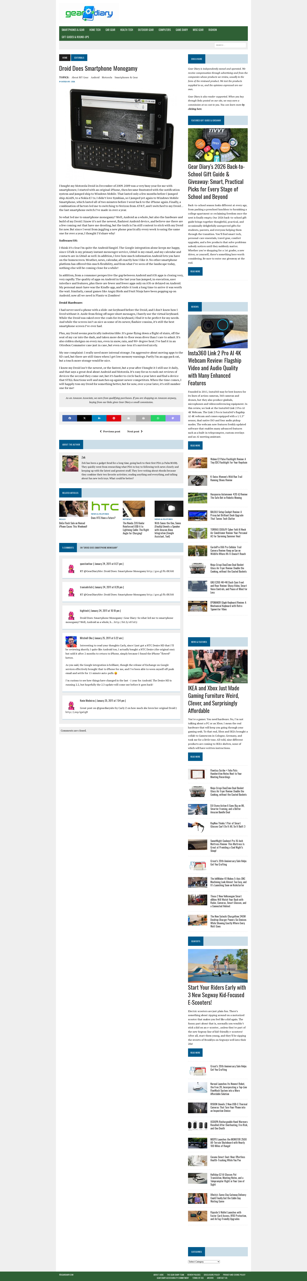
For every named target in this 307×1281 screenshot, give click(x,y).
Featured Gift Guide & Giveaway (206, 120)
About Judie (159, 1274)
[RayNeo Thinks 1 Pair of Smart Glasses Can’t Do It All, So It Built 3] (197, 830)
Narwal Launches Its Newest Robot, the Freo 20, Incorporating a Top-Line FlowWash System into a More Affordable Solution (228, 1089)
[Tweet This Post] (84, 418)
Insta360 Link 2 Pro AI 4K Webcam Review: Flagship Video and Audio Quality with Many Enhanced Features (214, 367)
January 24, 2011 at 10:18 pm (105, 611)
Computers (165, 30)
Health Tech (126, 30)
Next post (133, 431)
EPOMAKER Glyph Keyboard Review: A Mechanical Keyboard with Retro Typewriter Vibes (228, 606)
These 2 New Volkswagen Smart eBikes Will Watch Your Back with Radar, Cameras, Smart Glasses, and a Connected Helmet (228, 901)
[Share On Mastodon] (172, 418)
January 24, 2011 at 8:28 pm (108, 587)
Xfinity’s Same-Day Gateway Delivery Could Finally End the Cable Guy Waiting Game (228, 1198)
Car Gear (110, 30)
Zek (73, 81)
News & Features (100, 514)
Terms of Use (198, 1278)
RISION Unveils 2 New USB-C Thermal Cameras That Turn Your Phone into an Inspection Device (228, 1107)
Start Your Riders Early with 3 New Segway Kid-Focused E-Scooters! (217, 994)
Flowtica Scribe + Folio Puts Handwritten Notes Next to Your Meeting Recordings (226, 773)
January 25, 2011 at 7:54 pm (110, 701)
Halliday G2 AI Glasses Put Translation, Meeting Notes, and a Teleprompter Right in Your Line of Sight (227, 1179)
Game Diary (182, 30)
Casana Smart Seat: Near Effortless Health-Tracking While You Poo (227, 1158)
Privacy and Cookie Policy (234, 1274)
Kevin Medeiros (87, 701)
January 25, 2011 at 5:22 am (108, 638)
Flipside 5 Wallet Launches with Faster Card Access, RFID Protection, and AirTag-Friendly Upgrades (228, 1215)
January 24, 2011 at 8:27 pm (108, 564)
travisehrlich (86, 587)
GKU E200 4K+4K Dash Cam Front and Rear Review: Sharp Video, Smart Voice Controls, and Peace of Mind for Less (228, 587)
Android (95, 77)
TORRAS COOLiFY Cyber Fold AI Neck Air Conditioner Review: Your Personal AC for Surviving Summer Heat (228, 533)
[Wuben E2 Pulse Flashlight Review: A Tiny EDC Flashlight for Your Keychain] (197, 466)
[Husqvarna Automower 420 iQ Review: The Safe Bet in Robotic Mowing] (197, 501)
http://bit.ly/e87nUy (125, 622)
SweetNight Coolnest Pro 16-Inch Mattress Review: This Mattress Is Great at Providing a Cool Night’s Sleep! (227, 846)
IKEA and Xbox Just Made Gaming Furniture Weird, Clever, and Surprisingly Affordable (213, 698)
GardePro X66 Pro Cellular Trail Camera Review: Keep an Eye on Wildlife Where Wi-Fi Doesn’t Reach (228, 550)
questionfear (86, 564)
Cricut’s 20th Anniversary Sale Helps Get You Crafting (228, 862)
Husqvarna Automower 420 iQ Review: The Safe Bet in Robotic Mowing (229, 496)
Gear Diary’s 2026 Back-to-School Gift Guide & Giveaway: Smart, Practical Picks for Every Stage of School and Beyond (216, 181)
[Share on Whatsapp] (158, 418)
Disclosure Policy (212, 1274)
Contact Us (222, 1278)
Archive (210, 1278)
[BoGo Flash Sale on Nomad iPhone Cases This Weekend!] (73, 514)
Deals (62, 519)
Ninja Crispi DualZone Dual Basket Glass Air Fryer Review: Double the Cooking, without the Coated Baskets (228, 568)
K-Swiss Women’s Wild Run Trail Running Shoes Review (226, 478)
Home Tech (95, 30)
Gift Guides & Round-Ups (75, 37)
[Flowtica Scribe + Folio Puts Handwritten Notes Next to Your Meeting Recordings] (197, 777)
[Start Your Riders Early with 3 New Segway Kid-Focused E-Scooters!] (218, 980)
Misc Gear (198, 30)
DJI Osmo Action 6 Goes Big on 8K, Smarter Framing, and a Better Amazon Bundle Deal (227, 809)
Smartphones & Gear (73, 30)
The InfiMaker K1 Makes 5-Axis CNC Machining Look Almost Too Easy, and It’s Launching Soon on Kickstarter (228, 882)
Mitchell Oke (86, 638)
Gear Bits (195, 941)
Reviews (127, 519)
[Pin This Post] (113, 418)
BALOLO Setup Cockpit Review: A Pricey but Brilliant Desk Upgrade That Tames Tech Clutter (226, 515)
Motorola (107, 77)
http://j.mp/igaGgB (77, 712)
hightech (84, 611)
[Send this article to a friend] (128, 418)
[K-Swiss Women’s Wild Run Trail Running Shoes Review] (197, 483)
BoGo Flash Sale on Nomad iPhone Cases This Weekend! (73, 524)
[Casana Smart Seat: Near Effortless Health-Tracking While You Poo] (197, 1164)
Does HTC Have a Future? (103, 518)
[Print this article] (143, 418)
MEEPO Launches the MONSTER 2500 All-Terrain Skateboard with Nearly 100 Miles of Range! (228, 1142)
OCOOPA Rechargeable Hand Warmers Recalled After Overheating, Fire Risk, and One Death (229, 1125)
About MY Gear (80, 77)
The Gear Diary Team (175, 1274)
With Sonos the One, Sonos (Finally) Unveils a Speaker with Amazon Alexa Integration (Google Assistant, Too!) (168, 529)
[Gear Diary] (89, 13)
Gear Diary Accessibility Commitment (173, 1278)
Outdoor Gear (146, 30)
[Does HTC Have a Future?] (105, 509)
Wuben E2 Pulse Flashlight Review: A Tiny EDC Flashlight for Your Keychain (228, 460)
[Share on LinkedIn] (99, 418)
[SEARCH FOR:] (230, 45)
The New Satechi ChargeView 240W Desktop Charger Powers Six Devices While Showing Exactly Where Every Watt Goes (228, 921)
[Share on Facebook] (69, 418)
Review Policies (194, 1274)
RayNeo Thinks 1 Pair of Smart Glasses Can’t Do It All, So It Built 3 (227, 824)
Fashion (213, 30)
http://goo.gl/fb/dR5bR (160, 571)
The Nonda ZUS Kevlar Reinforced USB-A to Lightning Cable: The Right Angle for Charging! (136, 528)
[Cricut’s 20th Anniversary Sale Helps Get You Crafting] (197, 868)
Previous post (111, 431)
